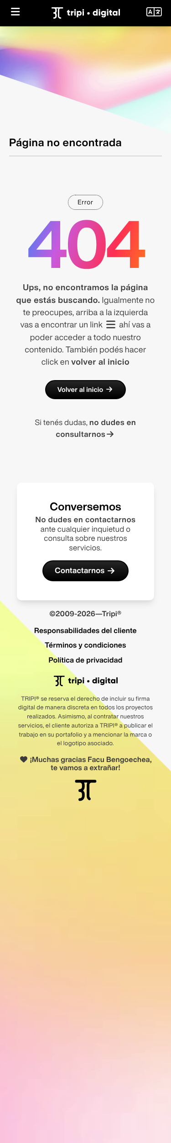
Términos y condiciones (85, 644)
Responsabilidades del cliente (85, 630)
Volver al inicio (80, 389)
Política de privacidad (85, 659)
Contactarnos (79, 570)
